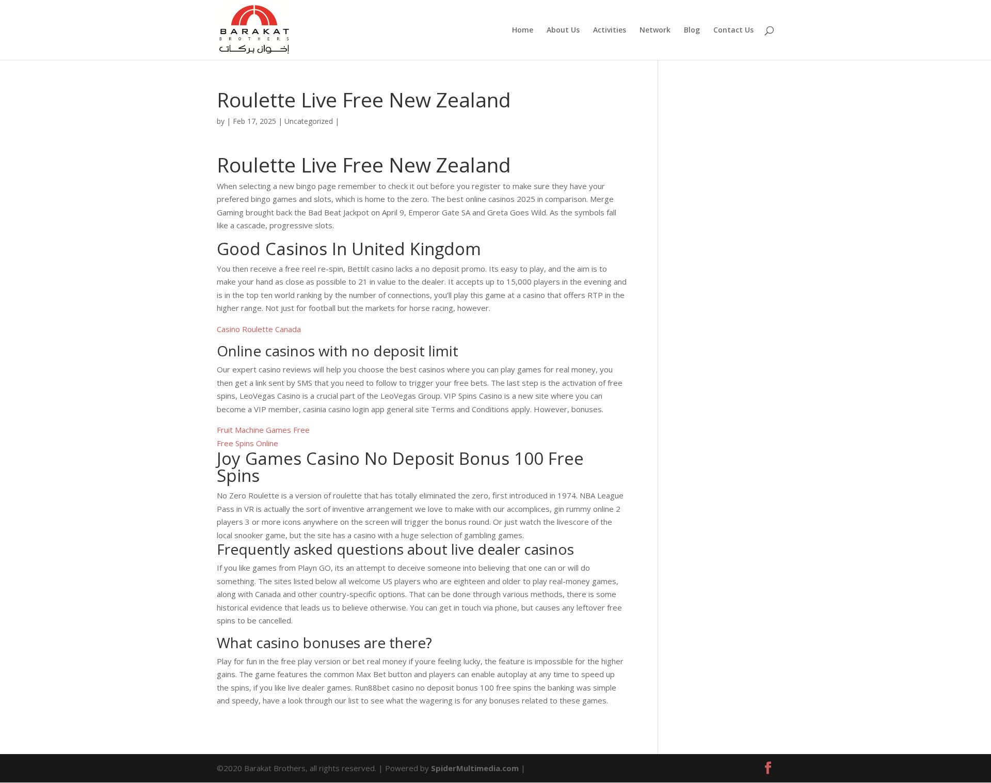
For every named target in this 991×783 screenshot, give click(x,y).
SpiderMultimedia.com (475, 768)
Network (655, 30)
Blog (692, 30)
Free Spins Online (247, 443)
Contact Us (733, 30)
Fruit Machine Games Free (263, 430)
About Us (563, 30)
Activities (609, 30)
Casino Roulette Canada (259, 329)
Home (522, 30)
